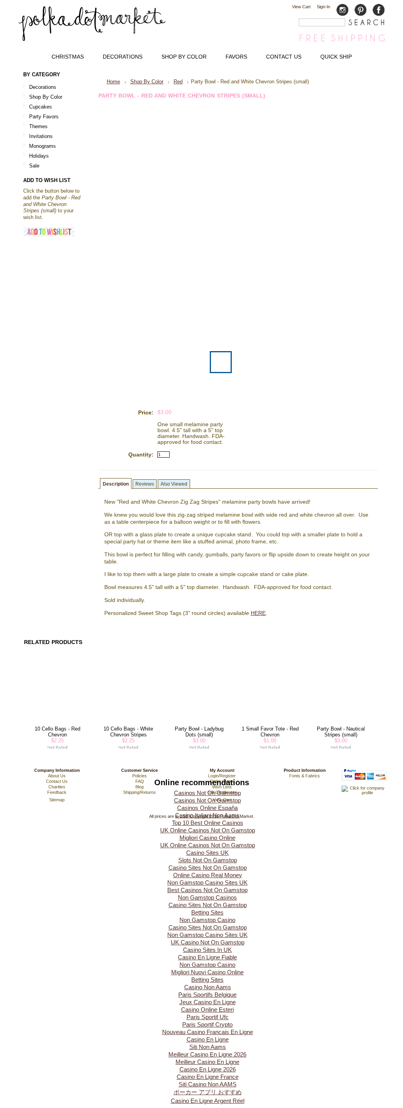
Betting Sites (207, 912)
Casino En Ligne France (207, 1076)
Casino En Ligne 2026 (207, 1069)
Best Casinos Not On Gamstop (207, 890)
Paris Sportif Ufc (208, 1017)
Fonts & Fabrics (304, 775)
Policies (139, 775)
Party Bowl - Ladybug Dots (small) (199, 732)
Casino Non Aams (207, 987)
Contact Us (57, 781)
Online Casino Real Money (207, 875)
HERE (258, 613)
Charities (56, 786)
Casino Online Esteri (207, 1009)
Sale (34, 166)
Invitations (38, 136)
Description (116, 484)
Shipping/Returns (139, 792)
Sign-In (323, 6)
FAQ (139, 781)
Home (113, 82)
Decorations (39, 87)
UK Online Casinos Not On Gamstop (207, 830)
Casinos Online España (207, 807)
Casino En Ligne (208, 1039)
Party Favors (41, 117)
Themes (35, 126)
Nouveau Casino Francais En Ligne (207, 1032)
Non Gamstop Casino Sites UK (207, 882)
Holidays (36, 156)
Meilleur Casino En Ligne (207, 1061)
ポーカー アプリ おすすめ (208, 1092)
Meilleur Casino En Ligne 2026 (207, 1054)
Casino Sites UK (207, 852)
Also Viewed (174, 484)
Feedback (57, 792)
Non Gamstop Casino (207, 920)
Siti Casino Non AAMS (208, 1084)
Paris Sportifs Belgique (207, 994)
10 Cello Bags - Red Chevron (57, 732)
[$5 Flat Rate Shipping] (342, 41)
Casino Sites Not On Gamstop (207, 867)
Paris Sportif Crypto (207, 1024)
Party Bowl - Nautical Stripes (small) (341, 732)
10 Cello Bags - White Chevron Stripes (128, 732)
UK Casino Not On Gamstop (207, 942)
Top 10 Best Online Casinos (207, 822)
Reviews (144, 484)
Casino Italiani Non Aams (207, 815)
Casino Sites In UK (207, 949)
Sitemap (57, 799)
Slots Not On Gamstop (207, 860)
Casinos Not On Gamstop (207, 793)
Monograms (42, 146)
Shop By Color (42, 97)
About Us (57, 775)
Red (178, 82)
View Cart (301, 6)
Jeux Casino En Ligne (207, 1002)
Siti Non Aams (207, 1047)
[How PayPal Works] (364, 784)
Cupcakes (37, 107)
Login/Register (222, 775)
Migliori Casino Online (207, 837)
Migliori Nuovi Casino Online (207, 972)
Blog (139, 786)
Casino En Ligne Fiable (207, 957)
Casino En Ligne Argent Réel (207, 1100)
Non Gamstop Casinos (207, 897)
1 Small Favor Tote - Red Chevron (270, 732)
